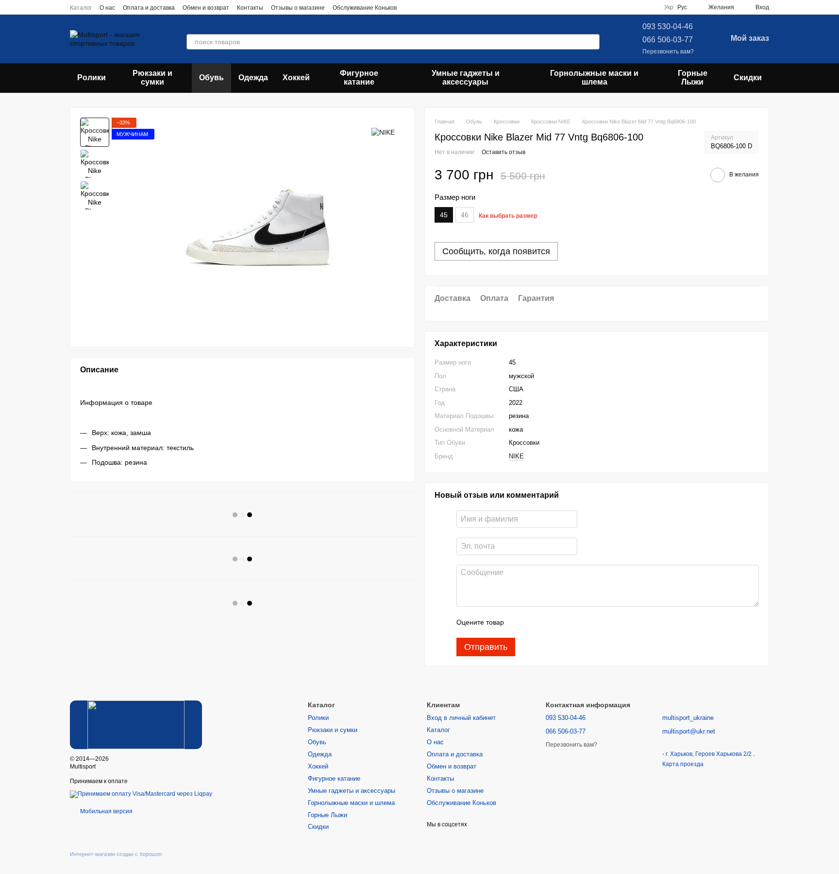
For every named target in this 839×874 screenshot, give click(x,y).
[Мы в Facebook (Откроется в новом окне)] (410, 7)
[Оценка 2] (535, 622)
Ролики (91, 77)
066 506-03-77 (667, 39)
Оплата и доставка (149, 7)
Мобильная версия (106, 811)
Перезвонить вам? (668, 51)
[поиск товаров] (592, 42)
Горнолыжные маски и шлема (594, 77)
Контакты (250, 7)
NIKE (516, 456)
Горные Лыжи (692, 77)
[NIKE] (383, 132)
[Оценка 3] (551, 622)
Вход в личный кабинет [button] (461, 717)
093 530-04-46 (667, 26)
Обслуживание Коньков (365, 7)
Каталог (81, 7)
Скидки (748, 77)
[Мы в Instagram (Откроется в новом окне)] (422, 7)
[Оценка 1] (520, 622)
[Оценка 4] (566, 622)
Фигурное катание (359, 77)
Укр (668, 7)
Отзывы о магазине (298, 7)
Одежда (253, 77)
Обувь (211, 77)
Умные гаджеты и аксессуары (466, 77)
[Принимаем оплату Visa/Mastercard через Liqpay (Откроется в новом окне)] (141, 793)
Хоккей (296, 77)
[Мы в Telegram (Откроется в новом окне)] (433, 7)
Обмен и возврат (206, 7)
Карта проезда (683, 764)
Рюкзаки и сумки (152, 77)
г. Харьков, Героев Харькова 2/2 (709, 754)
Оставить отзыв (503, 152)
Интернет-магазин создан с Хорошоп (116, 854)
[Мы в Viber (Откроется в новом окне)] (445, 7)
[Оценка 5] (582, 622)
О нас (107, 7)
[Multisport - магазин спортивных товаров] (136, 724)
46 (465, 215)
